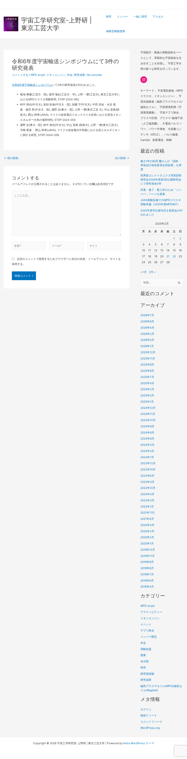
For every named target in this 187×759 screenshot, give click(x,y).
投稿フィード (148, 715)
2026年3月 (147, 334)
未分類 (144, 661)
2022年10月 (147, 488)
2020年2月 (147, 537)
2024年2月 (147, 451)
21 (168, 256)
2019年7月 (147, 574)
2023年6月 (147, 475)
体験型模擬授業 (115, 31)
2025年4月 (147, 383)
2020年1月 (147, 543)
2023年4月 (147, 482)
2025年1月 (147, 401)
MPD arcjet (38, 75)
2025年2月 (147, 395)
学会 (69, 75)
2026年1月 (147, 346)
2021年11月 (147, 512)
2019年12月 (147, 549)
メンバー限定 (148, 636)
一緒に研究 (140, 16)
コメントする (20, 75)
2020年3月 (147, 531)
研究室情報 (147, 673)
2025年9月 (147, 364)
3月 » (152, 272)
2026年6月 (147, 321)
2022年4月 (147, 494)
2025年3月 (147, 389)
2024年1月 (147, 457)
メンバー (122, 16)
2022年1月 (147, 506)
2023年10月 (148, 469)
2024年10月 (148, 420)
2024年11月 (147, 414)
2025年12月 (147, 352)
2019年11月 (147, 556)
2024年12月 (148, 408)
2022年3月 (147, 500)
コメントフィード (151, 721)
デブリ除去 (147, 630)
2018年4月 (147, 586)
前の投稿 (11, 158)
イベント (145, 624)
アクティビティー (151, 612)
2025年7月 (147, 377)
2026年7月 (147, 315)
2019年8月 (147, 568)
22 (174, 256)
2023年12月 (148, 463)
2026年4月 (147, 327)
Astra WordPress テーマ (138, 743)
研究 (108, 16)
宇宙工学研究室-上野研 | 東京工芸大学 (56, 24)
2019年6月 (147, 580)
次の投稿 (122, 158)
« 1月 (143, 272)
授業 (143, 655)
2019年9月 (147, 562)
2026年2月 (147, 340)
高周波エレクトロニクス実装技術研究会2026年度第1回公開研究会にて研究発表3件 (161, 179)
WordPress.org (150, 728)
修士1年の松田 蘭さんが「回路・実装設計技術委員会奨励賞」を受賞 (161, 165)
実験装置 (145, 649)
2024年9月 (147, 426)
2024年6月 (147, 438)
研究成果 (79, 75)
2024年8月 (147, 432)
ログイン (145, 709)
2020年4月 (147, 525)
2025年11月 (147, 358)
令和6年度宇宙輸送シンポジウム (32, 85)
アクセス (157, 16)
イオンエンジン (56, 75)
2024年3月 (147, 444)
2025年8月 (147, 370)
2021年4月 (147, 518)
